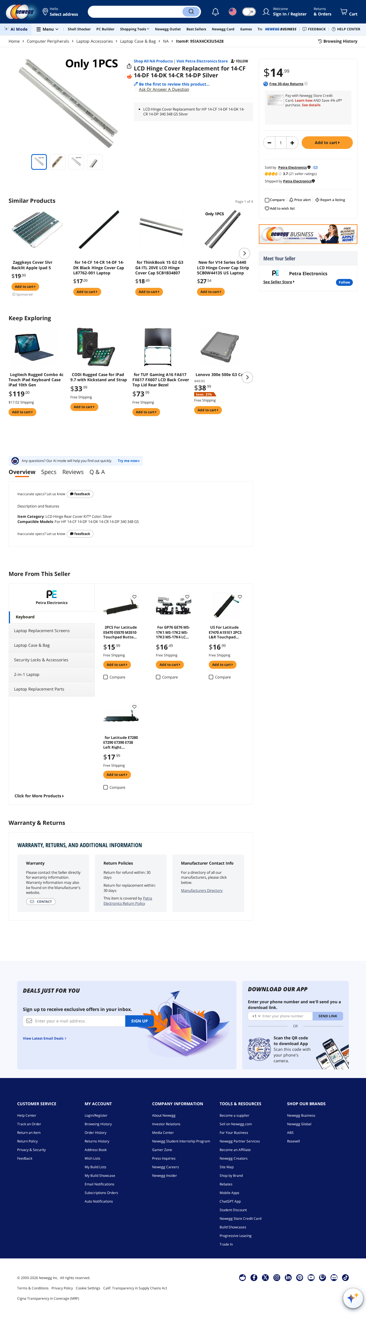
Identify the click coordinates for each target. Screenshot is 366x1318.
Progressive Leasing (236, 1235)
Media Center (163, 1132)
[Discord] (334, 1277)
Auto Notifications (99, 1201)
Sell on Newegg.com (236, 1124)
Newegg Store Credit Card (240, 1218)
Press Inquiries (164, 1158)
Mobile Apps (229, 1192)
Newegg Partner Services (240, 1141)
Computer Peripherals (48, 41)
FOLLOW (344, 282)
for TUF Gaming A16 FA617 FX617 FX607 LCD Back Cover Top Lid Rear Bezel (160, 379)
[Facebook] (254, 1277)
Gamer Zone (162, 1149)
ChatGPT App (230, 1201)
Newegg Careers (165, 1166)
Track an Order (29, 1124)
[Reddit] (129, 76)
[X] (265, 1277)
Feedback (81, 493)
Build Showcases (233, 1227)
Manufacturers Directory (202, 890)
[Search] (191, 12)
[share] (129, 66)
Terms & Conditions (33, 1288)
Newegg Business (301, 1115)
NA (166, 41)
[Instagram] (276, 1277)
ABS (290, 1132)
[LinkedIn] (288, 1277)
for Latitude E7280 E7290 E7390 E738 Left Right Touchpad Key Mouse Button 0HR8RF (120, 742)
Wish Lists (92, 1158)
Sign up (139, 1021)
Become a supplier (234, 1115)
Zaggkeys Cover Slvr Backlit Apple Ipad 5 (31, 265)
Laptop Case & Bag (138, 41)
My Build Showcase (100, 1175)
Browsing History (98, 1124)
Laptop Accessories (94, 41)
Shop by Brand (231, 1175)
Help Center (26, 1115)
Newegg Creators (234, 1158)
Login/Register (96, 1115)
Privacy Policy (62, 1288)
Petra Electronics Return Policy (128, 901)
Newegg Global (299, 1124)
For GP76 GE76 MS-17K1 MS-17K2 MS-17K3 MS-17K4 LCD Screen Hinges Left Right (173, 632)
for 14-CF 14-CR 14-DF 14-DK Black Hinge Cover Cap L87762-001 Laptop (98, 267)
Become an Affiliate (235, 1149)
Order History (95, 1132)
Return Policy (27, 1141)
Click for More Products (38, 795)
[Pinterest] (299, 1277)
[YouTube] (311, 1277)
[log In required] (134, 596)
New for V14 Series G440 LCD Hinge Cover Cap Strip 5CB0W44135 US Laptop (223, 267)
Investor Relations (166, 1124)
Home (14, 41)
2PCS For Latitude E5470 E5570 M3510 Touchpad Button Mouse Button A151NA (120, 632)
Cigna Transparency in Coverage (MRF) (48, 1298)
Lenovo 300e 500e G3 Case (221, 374)
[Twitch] (322, 1277)
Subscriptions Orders (101, 1192)
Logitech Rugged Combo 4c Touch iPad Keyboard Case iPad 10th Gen (36, 379)
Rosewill (293, 1141)
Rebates (226, 1184)
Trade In (226, 1244)
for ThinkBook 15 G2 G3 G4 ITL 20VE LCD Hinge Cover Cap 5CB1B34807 (159, 267)
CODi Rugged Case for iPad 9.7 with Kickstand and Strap (98, 377)
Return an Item (29, 1132)
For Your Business (234, 1132)
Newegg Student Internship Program (181, 1141)
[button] (61, 11)
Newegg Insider (164, 1175)
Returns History (97, 1141)
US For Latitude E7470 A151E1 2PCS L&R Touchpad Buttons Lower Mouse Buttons (225, 632)
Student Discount (233, 1209)
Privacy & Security (31, 1149)
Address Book (96, 1149)
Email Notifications (99, 1184)
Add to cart (326, 142)
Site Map (227, 1166)
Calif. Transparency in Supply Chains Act (135, 1288)
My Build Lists (95, 1166)
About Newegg (164, 1115)
